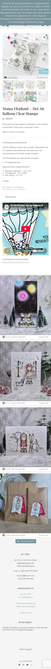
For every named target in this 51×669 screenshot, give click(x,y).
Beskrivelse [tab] (10, 197)
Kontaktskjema (25, 597)
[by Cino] (7, 25)
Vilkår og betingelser (25, 606)
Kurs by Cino (25, 612)
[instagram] (23, 665)
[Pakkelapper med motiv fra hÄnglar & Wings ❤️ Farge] (25, 505)
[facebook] (20, 665)
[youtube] (27, 665)
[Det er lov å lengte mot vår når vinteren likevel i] (25, 373)
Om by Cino (25, 594)
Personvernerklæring (26, 603)
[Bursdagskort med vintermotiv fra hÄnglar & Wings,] (25, 439)
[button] (44, 37)
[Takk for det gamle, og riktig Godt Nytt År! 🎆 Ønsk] (25, 307)
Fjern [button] (41, 22)
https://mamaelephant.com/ (15, 262)
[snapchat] (31, 665)
